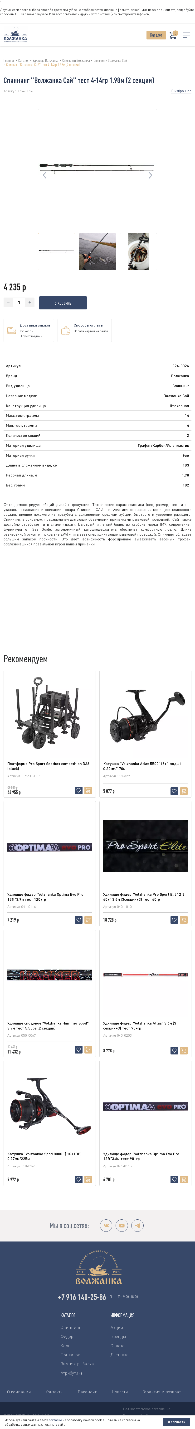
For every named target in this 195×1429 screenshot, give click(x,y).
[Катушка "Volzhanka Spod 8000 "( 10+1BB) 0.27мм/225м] (49, 1105)
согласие (55, 1420)
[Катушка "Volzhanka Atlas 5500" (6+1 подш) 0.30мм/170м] (145, 715)
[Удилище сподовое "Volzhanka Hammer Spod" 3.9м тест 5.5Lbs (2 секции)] (49, 975)
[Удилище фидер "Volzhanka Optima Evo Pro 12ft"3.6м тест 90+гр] (145, 1105)
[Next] (150, 175)
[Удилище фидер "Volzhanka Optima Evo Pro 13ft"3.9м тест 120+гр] (49, 846)
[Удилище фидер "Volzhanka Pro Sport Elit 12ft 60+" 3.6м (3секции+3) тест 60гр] (145, 846)
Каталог (156, 35)
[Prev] (44, 175)
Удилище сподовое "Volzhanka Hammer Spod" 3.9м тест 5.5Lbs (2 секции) (48, 1025)
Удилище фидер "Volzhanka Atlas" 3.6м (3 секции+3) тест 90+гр (139, 1025)
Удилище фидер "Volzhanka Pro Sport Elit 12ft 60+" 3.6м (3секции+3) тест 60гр (143, 896)
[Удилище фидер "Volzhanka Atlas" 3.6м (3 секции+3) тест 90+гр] (145, 975)
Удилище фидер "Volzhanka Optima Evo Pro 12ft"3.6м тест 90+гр (141, 1156)
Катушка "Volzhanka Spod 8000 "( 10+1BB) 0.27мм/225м (44, 1156)
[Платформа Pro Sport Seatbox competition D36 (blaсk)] (49, 715)
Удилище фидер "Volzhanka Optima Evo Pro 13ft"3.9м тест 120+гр (45, 896)
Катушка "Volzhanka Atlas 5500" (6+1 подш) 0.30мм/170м (142, 766)
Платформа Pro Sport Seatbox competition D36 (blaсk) (48, 766)
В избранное (181, 91)
